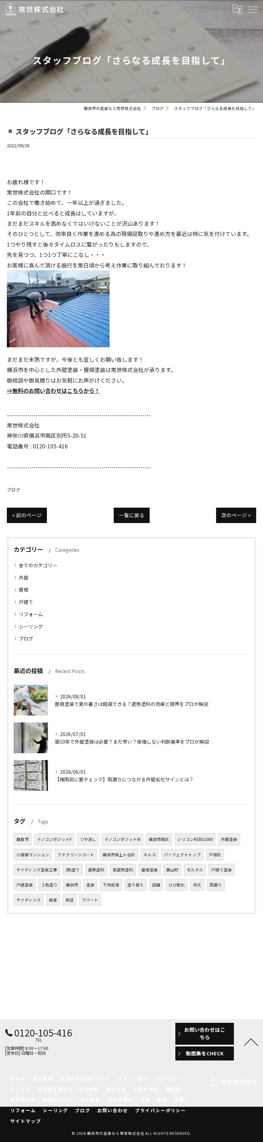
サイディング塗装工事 (36, 869)
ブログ (13, 489)
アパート (90, 900)
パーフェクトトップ (182, 854)
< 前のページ (27, 515)
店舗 (156, 884)
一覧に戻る (132, 515)
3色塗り (72, 869)
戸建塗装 (24, 884)
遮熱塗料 (96, 869)
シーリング (31, 626)
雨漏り (216, 884)
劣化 (197, 884)
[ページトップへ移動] (251, 1041)
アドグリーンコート (76, 854)
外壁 (23, 577)
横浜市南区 (159, 839)
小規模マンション (32, 854)
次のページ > (236, 515)
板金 (53, 900)
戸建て (26, 601)
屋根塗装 (149, 869)
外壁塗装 (229, 839)
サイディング (28, 900)
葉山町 (172, 869)
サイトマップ (25, 1121)
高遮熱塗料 (123, 869)
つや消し (88, 839)
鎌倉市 (22, 839)
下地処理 (111, 884)
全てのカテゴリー (38, 565)
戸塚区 (215, 854)
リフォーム (31, 614)
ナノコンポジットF (54, 839)
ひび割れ (176, 884)
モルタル (195, 869)
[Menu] (252, 9)
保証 (69, 900)
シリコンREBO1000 (195, 839)
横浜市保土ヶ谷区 (118, 854)
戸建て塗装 (221, 869)
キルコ (149, 854)
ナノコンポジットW (122, 839)
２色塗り (49, 884)
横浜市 (72, 884)
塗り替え (135, 884)
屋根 (23, 589)
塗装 (90, 884)
